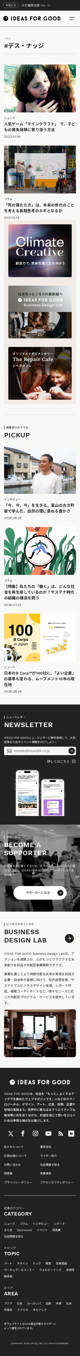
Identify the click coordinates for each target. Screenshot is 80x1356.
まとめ (8, 1230)
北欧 (48, 1303)
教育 (48, 1263)
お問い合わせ (12, 1164)
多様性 (70, 1270)
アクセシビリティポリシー (57, 1182)
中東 (58, 1303)
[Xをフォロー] (11, 1133)
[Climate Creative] (40, 276)
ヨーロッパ (34, 1303)
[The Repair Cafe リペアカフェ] (40, 399)
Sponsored (24, 1230)
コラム (24, 1223)
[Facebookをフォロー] (22, 1133)
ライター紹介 (48, 1155)
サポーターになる (38, 892)
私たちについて (14, 1146)
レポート (59, 1223)
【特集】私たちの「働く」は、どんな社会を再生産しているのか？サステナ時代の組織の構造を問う (39, 592)
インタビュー (41, 1223)
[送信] (71, 751)
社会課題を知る (50, 1164)
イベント (42, 1230)
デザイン (22, 1263)
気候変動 (61, 1263)
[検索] (71, 18)
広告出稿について (15, 1155)
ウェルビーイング (50, 1270)
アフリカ (22, 1310)
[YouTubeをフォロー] (48, 1134)
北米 (69, 1303)
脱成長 (8, 1276)
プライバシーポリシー (18, 1182)
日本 (19, 1303)
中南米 (8, 1310)
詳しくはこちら (58, 761)
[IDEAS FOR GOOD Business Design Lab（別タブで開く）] (40, 337)
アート (8, 1263)
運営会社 (45, 1146)
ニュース (9, 1223)
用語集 (8, 1173)
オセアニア (40, 1310)
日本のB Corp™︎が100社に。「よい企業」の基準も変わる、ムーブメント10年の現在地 (40, 679)
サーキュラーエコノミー (19, 1270)
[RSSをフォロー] (60, 1133)
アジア (8, 1303)
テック (37, 1263)
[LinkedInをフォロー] (71, 1134)
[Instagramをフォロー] (35, 1133)
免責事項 (45, 1173)
